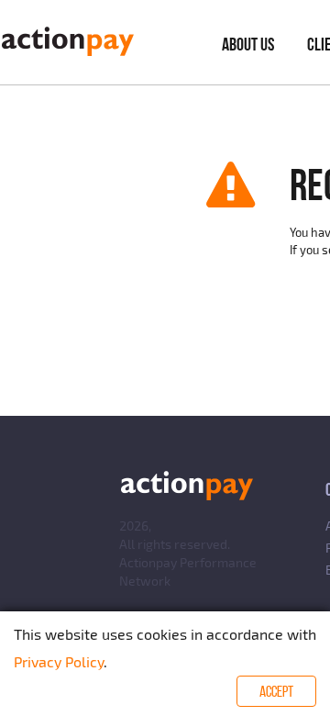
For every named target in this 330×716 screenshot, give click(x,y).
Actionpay (148, 562)
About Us (248, 44)
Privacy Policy (59, 661)
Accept (276, 691)
